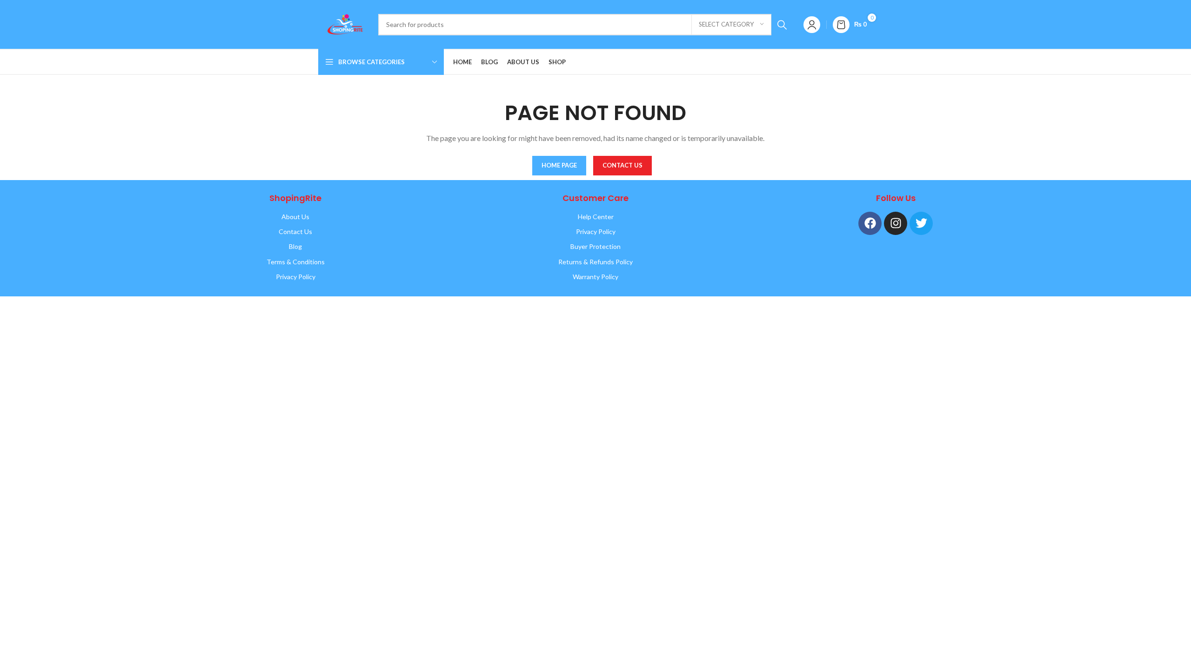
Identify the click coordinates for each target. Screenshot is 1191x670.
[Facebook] (870, 223)
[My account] (811, 24)
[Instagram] (895, 223)
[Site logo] (343, 23)
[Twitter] (921, 223)
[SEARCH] (782, 24)
